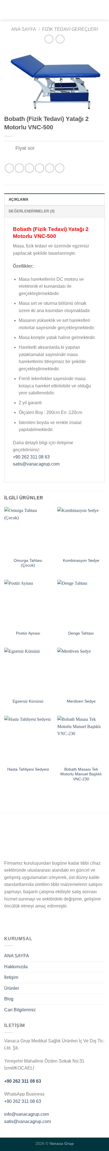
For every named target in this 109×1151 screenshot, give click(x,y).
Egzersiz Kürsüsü (28, 701)
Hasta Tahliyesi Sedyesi (28, 769)
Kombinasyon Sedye (81, 560)
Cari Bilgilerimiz (20, 1009)
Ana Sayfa (23, 29)
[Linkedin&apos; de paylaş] (59, 168)
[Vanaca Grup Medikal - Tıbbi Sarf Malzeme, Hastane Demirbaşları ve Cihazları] (54, 10)
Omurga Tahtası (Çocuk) (28, 563)
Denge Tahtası (81, 633)
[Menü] (7, 10)
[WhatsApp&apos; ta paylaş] (9, 168)
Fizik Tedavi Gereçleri (70, 29)
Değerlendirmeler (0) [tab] (31, 211)
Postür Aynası (28, 633)
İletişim (11, 977)
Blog (8, 998)
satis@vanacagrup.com (36, 464)
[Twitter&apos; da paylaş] (29, 168)
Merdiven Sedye (81, 701)
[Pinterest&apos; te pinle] (49, 168)
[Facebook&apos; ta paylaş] (19, 168)
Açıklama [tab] (18, 199)
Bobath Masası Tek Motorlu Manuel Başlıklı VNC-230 (81, 774)
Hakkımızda (16, 966)
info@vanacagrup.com (26, 1114)
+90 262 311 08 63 (31, 457)
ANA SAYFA (16, 955)
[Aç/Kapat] (9, 149)
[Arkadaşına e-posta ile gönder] (39, 168)
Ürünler (11, 988)
